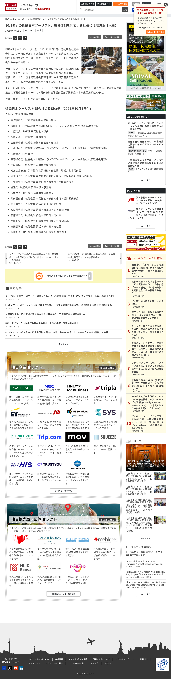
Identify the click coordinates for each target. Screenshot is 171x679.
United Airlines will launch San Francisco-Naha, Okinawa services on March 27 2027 (144, 564)
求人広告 (94, 663)
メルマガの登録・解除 (78, 659)
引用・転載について (101, 659)
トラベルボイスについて (39, 659)
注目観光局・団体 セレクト (34, 519)
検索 (125, 9)
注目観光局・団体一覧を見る (63, 594)
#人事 (39, 30)
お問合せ (108, 663)
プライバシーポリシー (125, 659)
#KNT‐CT (29, 30)
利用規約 (143, 659)
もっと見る (63, 343)
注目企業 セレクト (26, 367)
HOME (8, 18)
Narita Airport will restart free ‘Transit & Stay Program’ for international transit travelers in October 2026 (145, 574)
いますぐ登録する (157, 32)
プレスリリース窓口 (77, 663)
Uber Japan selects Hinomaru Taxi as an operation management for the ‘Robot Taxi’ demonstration (146, 585)
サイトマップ (34, 663)
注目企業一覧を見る (63, 491)
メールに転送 (95, 37)
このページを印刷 (113, 37)
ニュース (16, 18)
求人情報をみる (103, 4)
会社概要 (59, 659)
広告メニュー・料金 (54, 663)
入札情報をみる (87, 4)
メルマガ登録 (121, 4)
